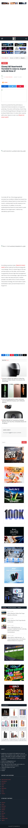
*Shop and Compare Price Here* (8, 767)
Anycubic (3, 813)
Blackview (3, 806)
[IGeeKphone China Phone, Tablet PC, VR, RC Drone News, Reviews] (14, 38)
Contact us (3, 761)
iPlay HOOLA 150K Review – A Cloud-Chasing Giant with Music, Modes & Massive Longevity (16, 639)
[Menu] (2, 38)
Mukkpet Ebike (4, 818)
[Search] (26, 38)
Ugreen (3, 820)
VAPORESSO (4, 781)
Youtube (3, 770)
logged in (11, 432)
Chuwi (2, 804)
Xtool (2, 815)
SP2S (2, 790)
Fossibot (3, 808)
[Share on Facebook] (5, 86)
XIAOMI (19, 607)
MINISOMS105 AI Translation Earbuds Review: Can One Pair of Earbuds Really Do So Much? (14, 421)
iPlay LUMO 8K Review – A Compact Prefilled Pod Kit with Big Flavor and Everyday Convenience (17, 630)
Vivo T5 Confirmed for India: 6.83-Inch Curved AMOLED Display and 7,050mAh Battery (13, 401)
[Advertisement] (14, 20)
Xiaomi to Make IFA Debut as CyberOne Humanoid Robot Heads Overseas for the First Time (13, 380)
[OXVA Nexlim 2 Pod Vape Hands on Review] (3, 620)
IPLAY (2, 791)
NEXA (2, 786)
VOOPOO (3, 783)
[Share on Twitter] (12, 86)
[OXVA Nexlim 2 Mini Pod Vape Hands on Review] (3, 613)
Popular (4, 607)
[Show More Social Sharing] (25, 86)
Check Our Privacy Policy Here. (7, 762)
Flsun (2, 811)
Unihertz (3, 809)
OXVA (2, 784)
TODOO (3, 793)
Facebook (3, 769)
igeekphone (17, 826)
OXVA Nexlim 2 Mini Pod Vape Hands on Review (15, 614)
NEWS (4, 63)
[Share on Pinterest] (20, 86)
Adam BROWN (9, 77)
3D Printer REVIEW (12, 607)
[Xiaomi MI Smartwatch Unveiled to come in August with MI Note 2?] (14, 95)
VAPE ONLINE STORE (6, 779)
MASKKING (3, 788)
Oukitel (2, 816)
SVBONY (3, 802)
